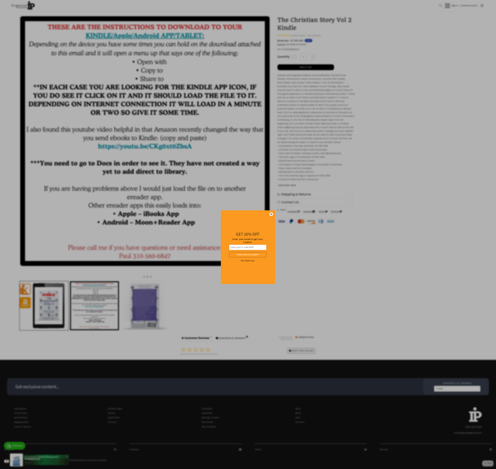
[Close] (271, 201)
